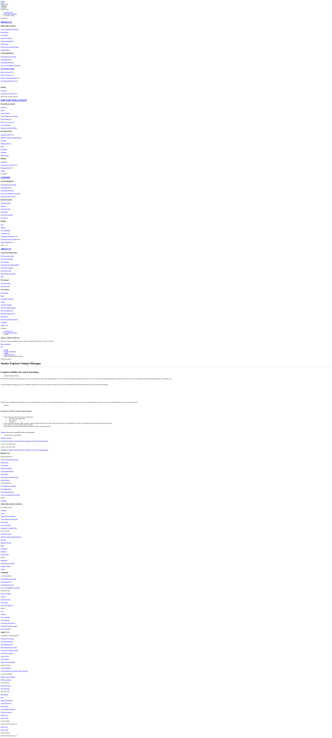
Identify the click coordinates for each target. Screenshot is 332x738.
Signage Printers (5, 50)
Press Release (4, 293)
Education (3, 140)
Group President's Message (8, 307)
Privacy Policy (5, 718)
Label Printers (4, 44)
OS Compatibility (5, 230)
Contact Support (5, 233)
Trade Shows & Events (7, 299)
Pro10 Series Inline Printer (8, 81)
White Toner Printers (6, 38)
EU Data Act (4, 218)
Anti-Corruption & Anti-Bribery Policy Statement (14, 671)
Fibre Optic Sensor (6, 72)
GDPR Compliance (6, 680)
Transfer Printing (5, 113)
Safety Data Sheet (5, 209)
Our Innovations (5, 286)
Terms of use (4, 715)
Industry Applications (10, 351)
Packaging (3, 107)
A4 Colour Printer (6, 125)
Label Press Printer (6, 134)
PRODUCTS (6, 22)
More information (5, 344)
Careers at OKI (5, 656)
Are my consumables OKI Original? (10, 65)
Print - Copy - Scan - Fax (7, 122)
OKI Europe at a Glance (7, 256)
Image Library (4, 706)
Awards (3, 302)
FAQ (2, 224)
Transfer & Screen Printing (8, 516)
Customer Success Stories (8, 93)
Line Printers (4, 35)
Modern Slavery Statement (8, 677)
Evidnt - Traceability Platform (9, 78)
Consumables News (6, 59)
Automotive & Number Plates (9, 128)
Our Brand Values (6, 283)
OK (2, 347)
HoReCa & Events (6, 143)
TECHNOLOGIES (7, 69)
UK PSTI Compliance (7, 215)
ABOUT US (6, 249)
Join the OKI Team (6, 271)
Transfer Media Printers (7, 41)
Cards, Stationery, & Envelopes (9, 116)
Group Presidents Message (8, 709)
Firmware (3, 206)
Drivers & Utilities (6, 203)
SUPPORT (5, 177)
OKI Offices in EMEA (7, 268)
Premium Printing (5, 168)
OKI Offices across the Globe (9, 647)
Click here (3, 432)
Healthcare (4, 152)
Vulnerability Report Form (8, 236)
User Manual (4, 212)
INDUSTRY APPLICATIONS (14, 100)
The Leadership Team (7, 644)
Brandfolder (4, 162)
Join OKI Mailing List (7, 310)
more (2, 276)
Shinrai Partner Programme (8, 273)
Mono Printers (4, 32)
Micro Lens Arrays (6, 75)
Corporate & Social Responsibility (10, 265)
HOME (6, 350)
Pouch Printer (4, 522)
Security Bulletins (5, 242)
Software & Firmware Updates (9, 239)
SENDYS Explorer (9, 354)
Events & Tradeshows (7, 700)
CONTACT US (8, 12)
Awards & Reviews (6, 703)
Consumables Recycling (7, 62)
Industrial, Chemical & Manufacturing (11, 137)
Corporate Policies (6, 668)
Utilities (3, 171)
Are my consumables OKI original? (10, 495)
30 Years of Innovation (7, 259)
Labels (2, 110)
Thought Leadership (6, 305)
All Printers (4, 90)
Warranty (3, 227)
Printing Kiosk (5, 155)
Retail (2, 146)
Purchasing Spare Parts (7, 196)
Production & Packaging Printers (10, 47)
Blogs (2, 296)
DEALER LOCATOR (10, 14)
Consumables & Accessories (8, 56)
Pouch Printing (5, 119)
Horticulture (4, 149)
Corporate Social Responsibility (9, 650)
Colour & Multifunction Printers (9, 29)
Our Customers (5, 262)
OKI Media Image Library (8, 313)
